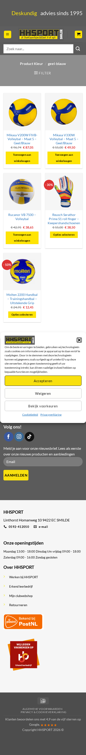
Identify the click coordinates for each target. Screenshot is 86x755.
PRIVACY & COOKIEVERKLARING (44, 712)
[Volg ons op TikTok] (29, 437)
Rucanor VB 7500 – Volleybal (22, 217)
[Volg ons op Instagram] (19, 437)
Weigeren (43, 393)
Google (34, 724)
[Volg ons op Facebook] (9, 437)
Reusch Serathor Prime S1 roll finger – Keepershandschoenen (64, 219)
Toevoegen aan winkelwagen (22, 157)
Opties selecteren (64, 234)
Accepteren (43, 381)
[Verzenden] (78, 48)
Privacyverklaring (50, 414)
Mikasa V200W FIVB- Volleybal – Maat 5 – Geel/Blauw (22, 139)
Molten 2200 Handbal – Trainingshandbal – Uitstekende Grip (22, 299)
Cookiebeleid (30, 414)
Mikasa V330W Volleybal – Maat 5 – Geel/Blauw (64, 139)
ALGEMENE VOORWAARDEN (42, 709)
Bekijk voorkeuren (43, 406)
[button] (79, 340)
